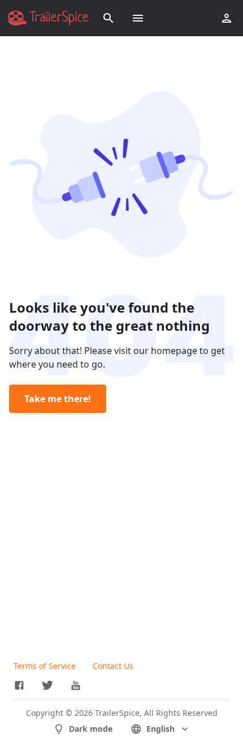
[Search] (108, 18)
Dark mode (90, 728)
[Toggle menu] (138, 18)
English (160, 728)
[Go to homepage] (48, 18)
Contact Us (113, 665)
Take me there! (57, 399)
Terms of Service (45, 665)
